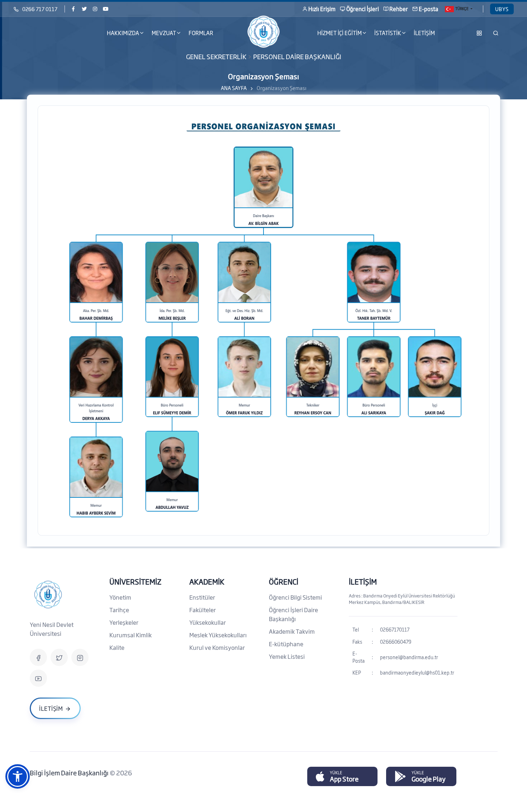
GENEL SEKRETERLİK (216, 56)
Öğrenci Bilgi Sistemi (295, 597)
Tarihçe (119, 609)
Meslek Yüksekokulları (218, 634)
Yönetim (120, 597)
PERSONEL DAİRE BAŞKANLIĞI (297, 56)
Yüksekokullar (207, 622)
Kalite (116, 647)
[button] (17, 776)
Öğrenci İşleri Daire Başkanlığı (293, 614)
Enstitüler (202, 597)
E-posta (428, 9)
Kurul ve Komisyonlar (217, 647)
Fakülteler (202, 609)
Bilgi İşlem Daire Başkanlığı (70, 772)
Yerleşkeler (123, 622)
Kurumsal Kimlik (130, 634)
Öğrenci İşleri (362, 9)
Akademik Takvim (292, 631)
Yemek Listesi (287, 656)
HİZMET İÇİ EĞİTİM (339, 33)
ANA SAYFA (234, 87)
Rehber (398, 9)
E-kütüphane (286, 643)
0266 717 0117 (39, 9)
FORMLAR (201, 33)
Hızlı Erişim (322, 9)
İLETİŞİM (424, 33)
